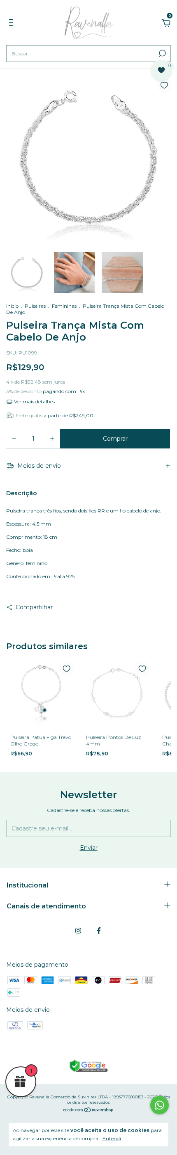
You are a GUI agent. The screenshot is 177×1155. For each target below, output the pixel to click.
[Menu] (12, 24)
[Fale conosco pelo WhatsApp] (159, 1105)
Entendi (111, 1138)
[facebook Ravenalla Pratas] (98, 930)
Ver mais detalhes (34, 401)
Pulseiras (35, 306)
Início (12, 306)
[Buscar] (161, 53)
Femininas (64, 306)
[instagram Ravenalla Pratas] (78, 930)
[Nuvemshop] (88, 1110)
